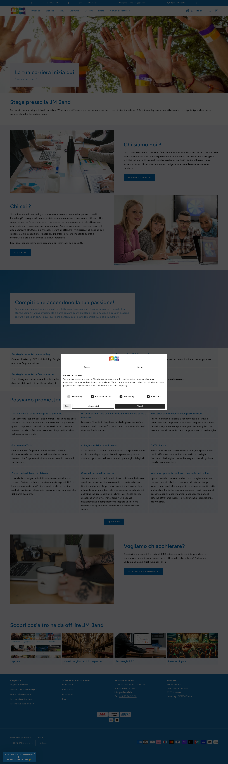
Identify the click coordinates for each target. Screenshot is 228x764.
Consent (87, 367)
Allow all (140, 406)
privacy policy (120, 385)
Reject (67, 406)
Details (140, 367)
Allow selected (93, 406)
